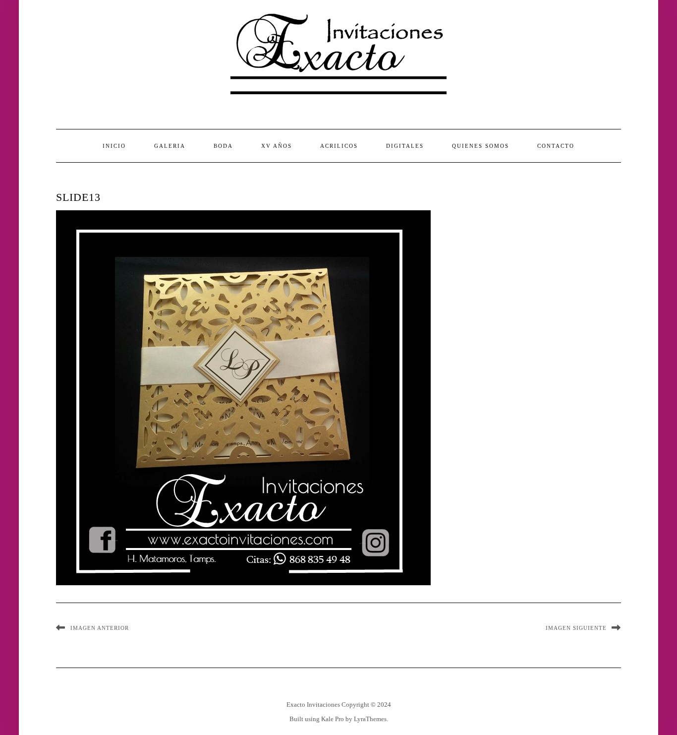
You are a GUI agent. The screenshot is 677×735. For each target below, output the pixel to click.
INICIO (114, 146)
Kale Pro (332, 719)
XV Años (276, 146)
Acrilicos (339, 146)
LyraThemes (370, 719)
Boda (223, 146)
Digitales (405, 146)
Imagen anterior (99, 628)
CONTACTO (555, 146)
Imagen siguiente (576, 628)
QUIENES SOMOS (480, 146)
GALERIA (169, 146)
